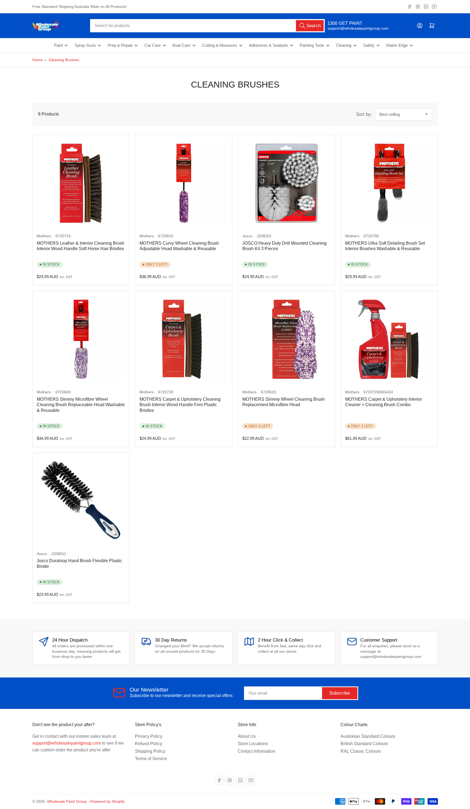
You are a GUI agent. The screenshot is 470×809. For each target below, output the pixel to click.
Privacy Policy (148, 736)
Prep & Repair (120, 45)
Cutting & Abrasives (219, 45)
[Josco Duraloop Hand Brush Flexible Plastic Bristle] (81, 501)
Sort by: (364, 114)
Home (37, 60)
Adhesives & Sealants (268, 45)
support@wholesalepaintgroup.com (353, 28)
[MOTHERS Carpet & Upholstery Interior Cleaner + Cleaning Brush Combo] (389, 339)
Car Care (152, 45)
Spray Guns (85, 45)
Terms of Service (151, 758)
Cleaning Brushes (64, 60)
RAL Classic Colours (361, 751)
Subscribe (339, 693)
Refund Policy (148, 743)
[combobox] (207, 25)
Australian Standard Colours (368, 736)
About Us (247, 736)
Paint (58, 45)
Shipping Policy (150, 751)
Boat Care (181, 45)
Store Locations (253, 743)
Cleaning (343, 45)
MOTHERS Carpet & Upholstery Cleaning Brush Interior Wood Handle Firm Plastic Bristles (180, 405)
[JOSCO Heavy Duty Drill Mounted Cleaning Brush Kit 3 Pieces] (286, 183)
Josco (247, 236)
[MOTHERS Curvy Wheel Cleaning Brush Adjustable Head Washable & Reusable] (184, 183)
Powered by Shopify (107, 801)
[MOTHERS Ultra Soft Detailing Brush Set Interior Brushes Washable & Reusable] (389, 183)
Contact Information (256, 751)
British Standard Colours (364, 743)
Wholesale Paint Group (67, 801)
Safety (369, 45)
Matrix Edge (397, 45)
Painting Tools (312, 45)
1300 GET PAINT (344, 23)
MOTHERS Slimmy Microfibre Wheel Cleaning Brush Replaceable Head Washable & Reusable (81, 405)
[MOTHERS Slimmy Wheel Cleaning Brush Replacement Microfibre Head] (286, 339)
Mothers (44, 236)
